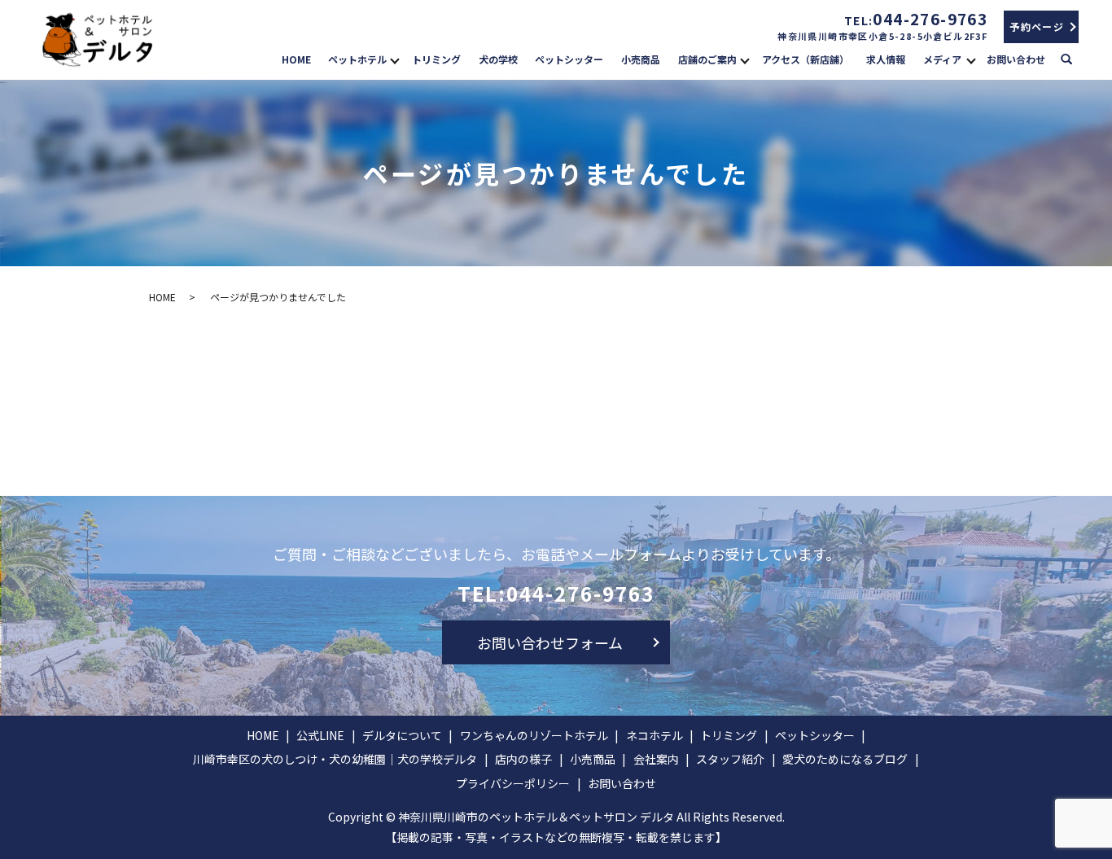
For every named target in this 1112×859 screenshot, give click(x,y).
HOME (296, 59)
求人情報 (885, 59)
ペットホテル (357, 59)
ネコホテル (654, 735)
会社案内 (656, 759)
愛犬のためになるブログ (845, 759)
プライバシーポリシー (513, 783)
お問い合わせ (1016, 59)
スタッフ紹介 (730, 759)
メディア (942, 59)
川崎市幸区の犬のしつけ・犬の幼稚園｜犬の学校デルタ (335, 759)
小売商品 (640, 59)
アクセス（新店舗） (805, 59)
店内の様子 (523, 759)
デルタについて (402, 735)
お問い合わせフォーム (550, 642)
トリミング (436, 59)
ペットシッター (569, 59)
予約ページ (1036, 26)
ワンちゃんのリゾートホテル (534, 735)
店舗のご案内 (707, 59)
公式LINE (320, 735)
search (1074, 57)
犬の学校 (498, 59)
